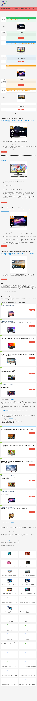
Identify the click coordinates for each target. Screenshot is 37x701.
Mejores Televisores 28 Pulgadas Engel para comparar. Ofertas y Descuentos (27, 639)
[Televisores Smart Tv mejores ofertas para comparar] (27, 581)
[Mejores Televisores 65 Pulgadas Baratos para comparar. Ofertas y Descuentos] (27, 653)
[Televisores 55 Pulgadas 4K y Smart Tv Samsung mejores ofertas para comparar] (9, 562)
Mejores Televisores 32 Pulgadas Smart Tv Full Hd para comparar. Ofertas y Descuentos (9, 666)
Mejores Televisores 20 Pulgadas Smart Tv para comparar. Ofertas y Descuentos (27, 621)
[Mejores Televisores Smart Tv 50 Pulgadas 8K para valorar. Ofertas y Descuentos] (27, 599)
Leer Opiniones (31, 310)
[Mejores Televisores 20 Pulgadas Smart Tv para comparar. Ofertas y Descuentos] (27, 617)
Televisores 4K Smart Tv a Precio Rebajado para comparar (27, 675)
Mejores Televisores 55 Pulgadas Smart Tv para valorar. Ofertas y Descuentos (27, 684)
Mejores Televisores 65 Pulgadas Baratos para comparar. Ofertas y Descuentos (27, 657)
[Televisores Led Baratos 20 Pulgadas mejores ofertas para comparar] (27, 571)
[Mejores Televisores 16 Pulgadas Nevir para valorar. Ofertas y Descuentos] (27, 562)
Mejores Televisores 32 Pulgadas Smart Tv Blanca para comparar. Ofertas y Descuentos (9, 584)
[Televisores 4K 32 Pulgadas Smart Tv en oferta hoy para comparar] (9, 553)
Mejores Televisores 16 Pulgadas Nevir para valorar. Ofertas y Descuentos (27, 566)
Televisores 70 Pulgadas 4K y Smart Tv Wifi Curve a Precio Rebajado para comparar (9, 621)
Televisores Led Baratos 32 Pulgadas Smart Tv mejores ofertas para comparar (27, 630)
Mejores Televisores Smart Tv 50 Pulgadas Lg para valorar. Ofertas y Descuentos (9, 630)
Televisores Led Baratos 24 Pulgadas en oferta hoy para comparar (28, 593)
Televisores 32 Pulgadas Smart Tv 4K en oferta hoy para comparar (9, 612)
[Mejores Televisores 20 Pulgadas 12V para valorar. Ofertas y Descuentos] (9, 571)
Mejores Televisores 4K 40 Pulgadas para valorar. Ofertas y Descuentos (9, 603)
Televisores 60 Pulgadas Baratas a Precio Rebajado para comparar (27, 648)
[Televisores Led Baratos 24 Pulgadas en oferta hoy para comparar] (27, 590)
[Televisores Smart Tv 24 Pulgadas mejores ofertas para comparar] (27, 662)
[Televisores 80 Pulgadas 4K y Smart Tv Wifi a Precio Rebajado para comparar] (27, 553)
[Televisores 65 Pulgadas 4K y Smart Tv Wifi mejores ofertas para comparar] (9, 653)
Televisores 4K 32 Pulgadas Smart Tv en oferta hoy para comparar (9, 557)
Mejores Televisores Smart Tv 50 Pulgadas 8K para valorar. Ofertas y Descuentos (27, 603)
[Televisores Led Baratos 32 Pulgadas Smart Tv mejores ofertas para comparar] (27, 626)
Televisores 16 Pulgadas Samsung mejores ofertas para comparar (9, 593)
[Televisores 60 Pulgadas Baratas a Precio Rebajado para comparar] (27, 644)
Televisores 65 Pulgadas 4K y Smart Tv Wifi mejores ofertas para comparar (9, 657)
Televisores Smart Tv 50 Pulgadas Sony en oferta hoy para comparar (27, 612)
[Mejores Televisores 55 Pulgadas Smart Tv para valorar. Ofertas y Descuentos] (27, 681)
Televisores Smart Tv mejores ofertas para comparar (27, 584)
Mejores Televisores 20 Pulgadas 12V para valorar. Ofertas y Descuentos (9, 575)
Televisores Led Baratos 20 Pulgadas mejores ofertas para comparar (27, 575)
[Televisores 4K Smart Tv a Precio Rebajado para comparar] (27, 672)
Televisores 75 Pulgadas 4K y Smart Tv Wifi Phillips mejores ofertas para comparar (9, 643)
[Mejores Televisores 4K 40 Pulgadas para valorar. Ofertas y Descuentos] (9, 599)
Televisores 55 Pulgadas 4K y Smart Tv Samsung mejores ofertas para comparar (9, 566)
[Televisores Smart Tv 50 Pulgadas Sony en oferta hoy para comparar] (27, 608)
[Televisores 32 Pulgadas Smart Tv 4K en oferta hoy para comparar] (9, 608)
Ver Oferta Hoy (21, 37)
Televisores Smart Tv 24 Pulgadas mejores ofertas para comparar (27, 666)
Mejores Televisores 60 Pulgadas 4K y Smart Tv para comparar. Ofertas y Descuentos (9, 639)
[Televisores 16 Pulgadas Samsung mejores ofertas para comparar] (9, 590)
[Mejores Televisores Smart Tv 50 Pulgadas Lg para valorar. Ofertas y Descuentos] (9, 626)
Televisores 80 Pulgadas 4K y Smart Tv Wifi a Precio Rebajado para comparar (27, 557)
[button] (35, 3)
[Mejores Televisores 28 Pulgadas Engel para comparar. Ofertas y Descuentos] (27, 635)
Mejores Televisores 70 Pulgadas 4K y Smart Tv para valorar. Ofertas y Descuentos (9, 684)
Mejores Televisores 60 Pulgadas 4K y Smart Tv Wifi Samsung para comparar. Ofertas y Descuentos (9, 675)
